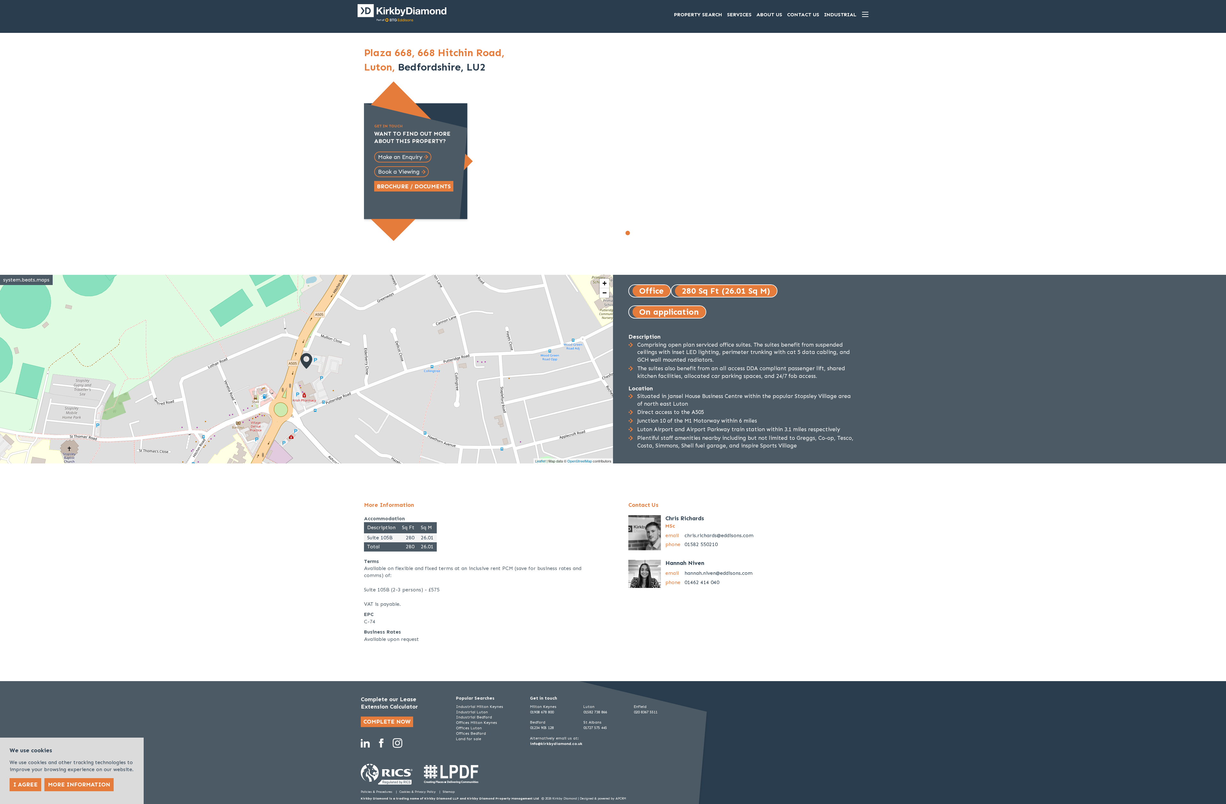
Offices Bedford (471, 733)
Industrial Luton (472, 712)
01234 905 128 (542, 727)
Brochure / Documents (414, 186)
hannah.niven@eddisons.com (719, 573)
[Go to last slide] (527, 144)
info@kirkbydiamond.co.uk (556, 743)
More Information (79, 784)
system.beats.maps (26, 280)
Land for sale (468, 739)
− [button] (604, 293)
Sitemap (449, 792)
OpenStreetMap (579, 460)
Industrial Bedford (474, 717)
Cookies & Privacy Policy (418, 792)
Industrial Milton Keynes (479, 706)
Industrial (840, 14)
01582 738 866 (595, 712)
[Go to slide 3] (641, 233)
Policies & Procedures (377, 792)
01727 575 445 (595, 727)
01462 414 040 (702, 582)
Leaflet (540, 460)
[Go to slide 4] (649, 233)
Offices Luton (469, 728)
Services (739, 14)
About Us (769, 14)
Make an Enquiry (400, 157)
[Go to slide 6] (663, 233)
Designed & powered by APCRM (603, 798)
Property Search (698, 14)
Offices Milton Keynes (476, 722)
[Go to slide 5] (656, 233)
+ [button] (604, 283)
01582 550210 (701, 544)
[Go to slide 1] (627, 233)
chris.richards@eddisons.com (719, 535)
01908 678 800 (542, 712)
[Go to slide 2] (634, 233)
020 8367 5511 (645, 712)
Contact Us (803, 14)
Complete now (387, 721)
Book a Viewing (399, 171)
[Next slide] (763, 144)
